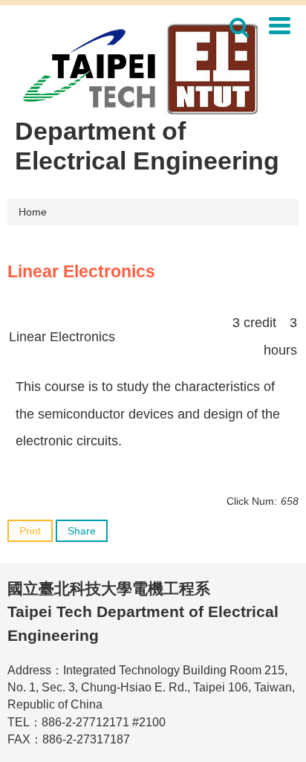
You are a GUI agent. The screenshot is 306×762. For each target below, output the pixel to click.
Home (33, 212)
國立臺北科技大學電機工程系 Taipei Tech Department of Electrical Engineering (143, 612)
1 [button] (240, 28)
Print (30, 531)
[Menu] (279, 25)
